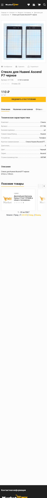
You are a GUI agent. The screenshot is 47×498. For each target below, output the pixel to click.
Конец (38, 215)
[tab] (5, 109)
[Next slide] (44, 186)
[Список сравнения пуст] (33, 4)
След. (31, 215)
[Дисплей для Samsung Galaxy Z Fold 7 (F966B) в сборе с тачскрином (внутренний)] (7, 200)
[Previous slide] (40, 186)
